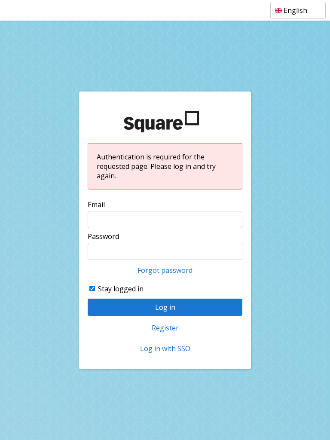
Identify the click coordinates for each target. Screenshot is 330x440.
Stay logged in (121, 288)
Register (165, 328)
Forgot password (165, 270)
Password (103, 236)
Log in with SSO (165, 348)
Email (96, 204)
